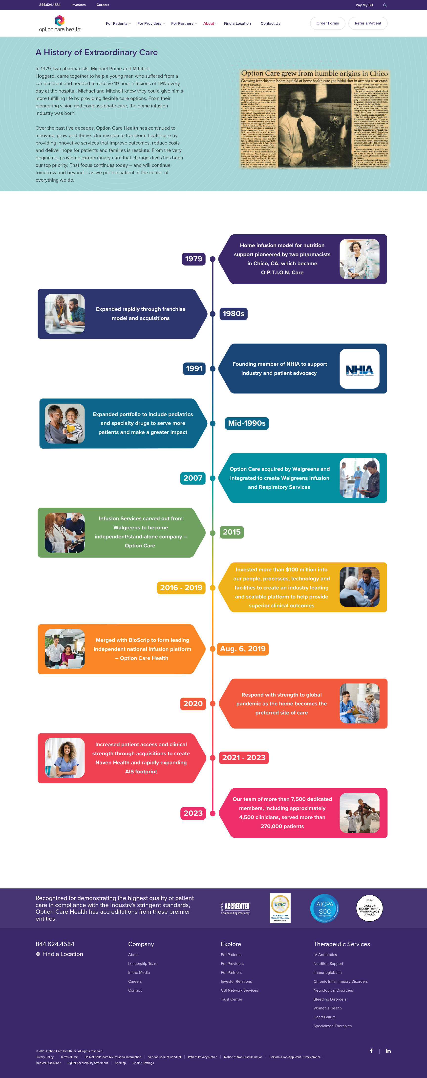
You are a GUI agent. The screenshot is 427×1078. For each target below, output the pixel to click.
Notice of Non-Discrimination (243, 1057)
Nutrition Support (328, 963)
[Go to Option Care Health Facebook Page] (373, 1051)
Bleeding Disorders (330, 999)
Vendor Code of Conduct (164, 1057)
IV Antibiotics (325, 955)
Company (141, 944)
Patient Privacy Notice (202, 1057)
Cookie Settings (143, 1063)
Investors (78, 5)
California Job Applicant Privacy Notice (295, 1057)
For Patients (117, 23)
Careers (103, 5)
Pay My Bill (364, 5)
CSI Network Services (239, 990)
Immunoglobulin (328, 972)
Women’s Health (328, 1008)
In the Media (139, 972)
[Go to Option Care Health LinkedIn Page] (385, 1051)
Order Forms (328, 23)
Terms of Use (69, 1057)
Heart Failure (325, 1017)
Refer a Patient (368, 23)
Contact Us (270, 23)
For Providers (149, 23)
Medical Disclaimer (48, 1063)
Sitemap (120, 1063)
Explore (231, 944)
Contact (135, 990)
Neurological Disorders (333, 990)
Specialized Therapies (333, 1026)
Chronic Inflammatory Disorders (341, 981)
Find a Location (237, 23)
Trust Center (231, 999)
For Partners (182, 23)
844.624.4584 (50, 5)
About (208, 23)
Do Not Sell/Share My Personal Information (113, 1057)
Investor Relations (236, 981)
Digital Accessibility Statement (87, 1063)
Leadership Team (142, 963)
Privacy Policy (45, 1057)
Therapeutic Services (342, 944)
